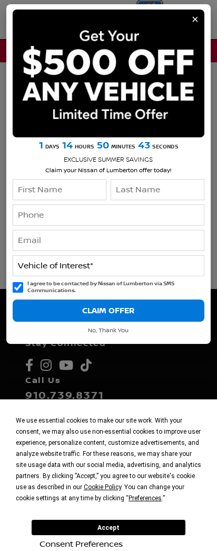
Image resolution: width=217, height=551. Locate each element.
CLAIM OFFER (108, 310)
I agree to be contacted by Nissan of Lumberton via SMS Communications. (100, 287)
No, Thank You (108, 330)
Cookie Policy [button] (102, 487)
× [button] (195, 19)
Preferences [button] (145, 498)
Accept (108, 527)
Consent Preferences (81, 544)
